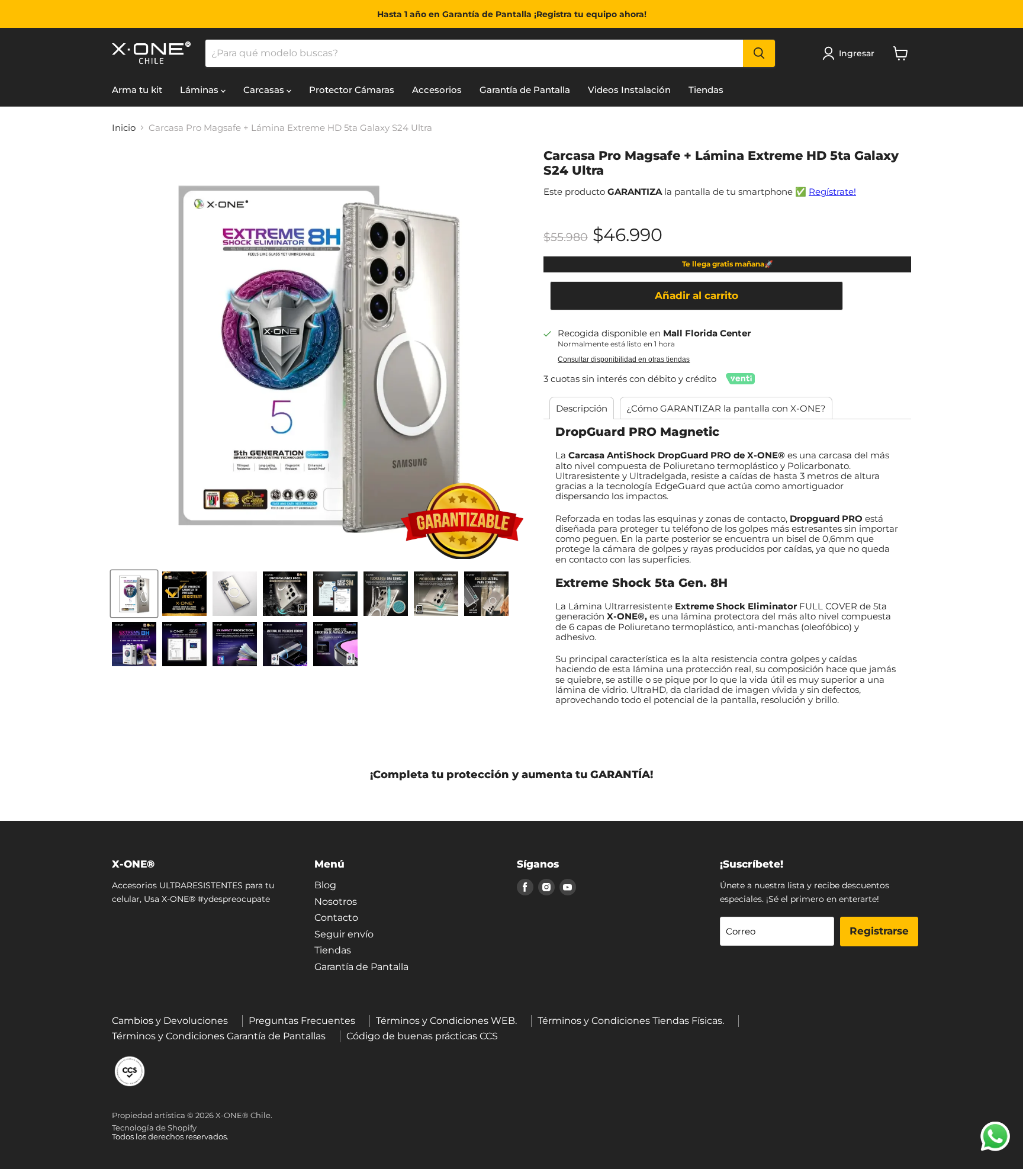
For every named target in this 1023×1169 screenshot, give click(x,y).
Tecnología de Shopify (154, 1127)
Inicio (124, 128)
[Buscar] (759, 53)
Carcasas (265, 89)
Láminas (200, 89)
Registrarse (879, 931)
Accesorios (437, 89)
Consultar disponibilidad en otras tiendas (624, 359)
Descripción (581, 408)
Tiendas (706, 89)
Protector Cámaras (351, 89)
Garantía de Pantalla (525, 89)
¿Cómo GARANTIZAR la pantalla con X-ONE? (726, 408)
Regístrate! (832, 191)
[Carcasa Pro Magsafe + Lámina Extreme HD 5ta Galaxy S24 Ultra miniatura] (134, 593)
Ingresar (856, 53)
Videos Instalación (629, 89)
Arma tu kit (137, 89)
